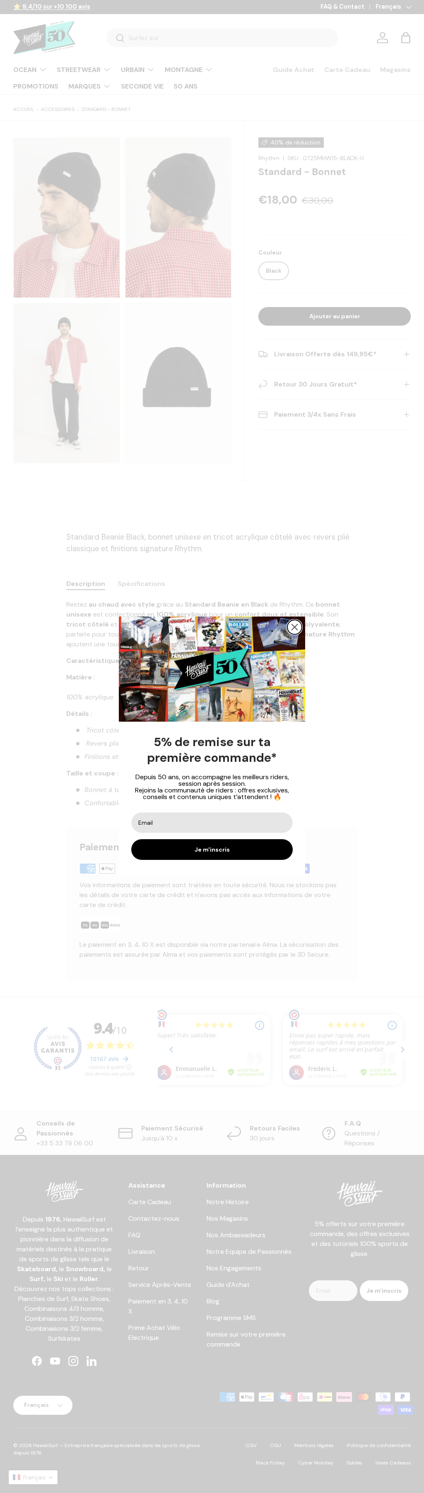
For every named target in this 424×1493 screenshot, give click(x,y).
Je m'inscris (212, 849)
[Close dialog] (294, 627)
